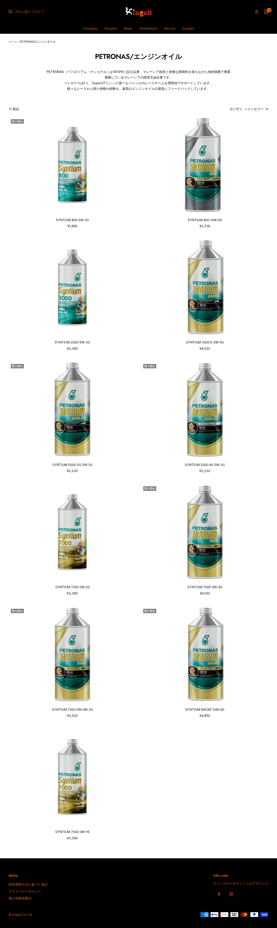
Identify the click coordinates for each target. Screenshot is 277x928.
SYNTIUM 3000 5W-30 (72, 342)
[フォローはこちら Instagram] (231, 894)
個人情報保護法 (20, 898)
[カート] (266, 12)
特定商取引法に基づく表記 (28, 884)
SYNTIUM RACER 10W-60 (204, 709)
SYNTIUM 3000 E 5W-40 (205, 342)
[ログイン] (257, 12)
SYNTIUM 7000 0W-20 (72, 587)
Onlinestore (148, 28)
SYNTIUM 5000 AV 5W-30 (205, 465)
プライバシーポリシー (25, 891)
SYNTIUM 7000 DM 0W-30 (72, 709)
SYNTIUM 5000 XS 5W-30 (72, 465)
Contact (188, 28)
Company (90, 28)
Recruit (169, 28)
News (128, 28)
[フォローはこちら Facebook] (219, 894)
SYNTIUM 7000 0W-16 (72, 832)
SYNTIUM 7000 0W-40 (204, 587)
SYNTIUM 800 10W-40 (205, 220)
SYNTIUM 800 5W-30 (72, 220)
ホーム (13, 41)
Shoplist (110, 28)
